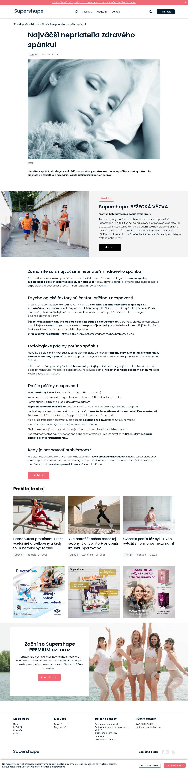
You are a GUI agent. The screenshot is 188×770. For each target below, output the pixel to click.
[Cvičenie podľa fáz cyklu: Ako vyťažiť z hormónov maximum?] (149, 515)
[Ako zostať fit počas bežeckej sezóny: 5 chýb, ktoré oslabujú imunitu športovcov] (94, 515)
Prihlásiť (166, 11)
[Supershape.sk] (29, 11)
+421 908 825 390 (144, 724)
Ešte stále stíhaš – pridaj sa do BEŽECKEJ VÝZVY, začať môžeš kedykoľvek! (94, 2)
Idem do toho (49, 677)
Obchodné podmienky (106, 733)
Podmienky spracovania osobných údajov (112, 728)
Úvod (16, 724)
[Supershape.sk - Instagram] (167, 752)
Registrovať (60, 727)
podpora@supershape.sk (148, 727)
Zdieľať (38, 475)
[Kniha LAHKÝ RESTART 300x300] (94, 592)
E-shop (116, 11)
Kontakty (99, 736)
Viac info (110, 247)
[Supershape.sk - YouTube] (173, 752)
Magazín (102, 11)
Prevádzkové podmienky (107, 724)
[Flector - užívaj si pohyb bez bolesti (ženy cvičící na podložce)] (39, 592)
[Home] (76, 12)
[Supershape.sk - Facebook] (163, 752)
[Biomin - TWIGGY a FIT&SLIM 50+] (149, 592)
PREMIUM (87, 11)
